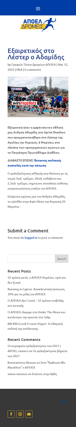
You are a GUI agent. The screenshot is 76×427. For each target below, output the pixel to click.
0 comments (32, 70)
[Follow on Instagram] (20, 414)
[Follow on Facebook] (11, 414)
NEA (19, 70)
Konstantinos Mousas (22, 363)
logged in (31, 238)
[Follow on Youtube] (29, 414)
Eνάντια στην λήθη (44, 374)
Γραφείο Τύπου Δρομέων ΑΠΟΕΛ (33, 64)
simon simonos (17, 374)
